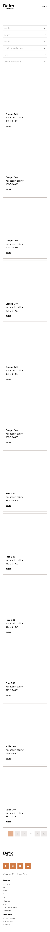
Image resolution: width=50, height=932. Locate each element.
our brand (6, 884)
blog (4, 904)
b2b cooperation (9, 918)
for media (6, 924)
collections (7, 901)
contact (5, 890)
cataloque (6, 898)
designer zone (8, 921)
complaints (7, 910)
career (5, 887)
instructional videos (10, 907)
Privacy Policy (22, 874)
